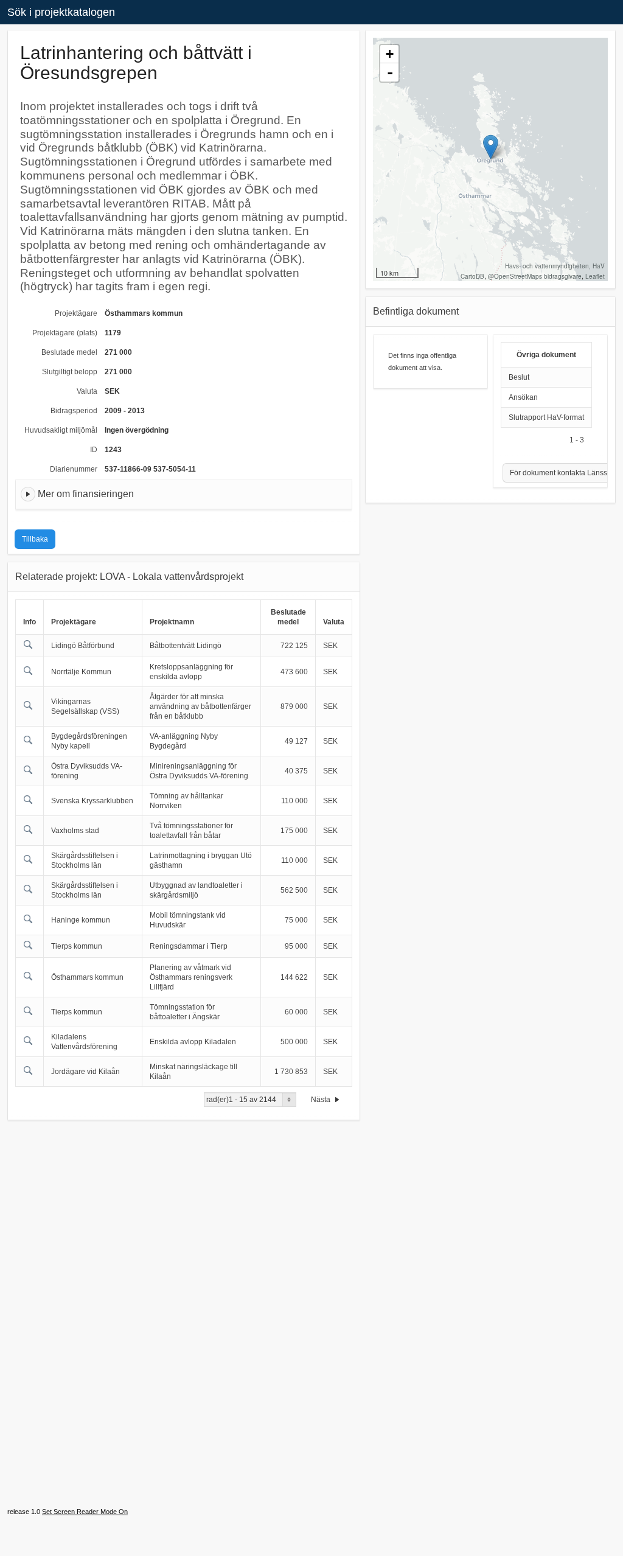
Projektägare (76, 313)
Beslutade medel (69, 352)
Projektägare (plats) (64, 333)
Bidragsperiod (73, 410)
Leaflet (595, 276)
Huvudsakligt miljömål (60, 430)
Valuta (87, 391)
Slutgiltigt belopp (69, 372)
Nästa (321, 1099)
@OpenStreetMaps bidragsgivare (535, 276)
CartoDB (472, 276)
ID (93, 449)
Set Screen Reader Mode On (85, 1511)
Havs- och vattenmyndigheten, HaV (555, 266)
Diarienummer (73, 469)
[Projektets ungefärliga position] (490, 146)
